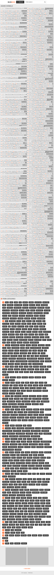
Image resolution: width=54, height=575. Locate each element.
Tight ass (19, 106)
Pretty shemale (10, 218)
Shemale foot (22, 270)
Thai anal (30, 42)
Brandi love (42, 329)
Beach (12, 323)
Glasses (5, 404)
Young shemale (43, 162)
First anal (32, 388)
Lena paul (25, 444)
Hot (15, 412)
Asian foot (16, 270)
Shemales (30, 162)
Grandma (17, 398)
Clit (28, 356)
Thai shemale (8, 13)
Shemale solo (31, 64)
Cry (24, 356)
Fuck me (43, 111)
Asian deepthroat (21, 114)
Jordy (4, 433)
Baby (27, 326)
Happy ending (10, 145)
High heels (39, 417)
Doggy (37, 369)
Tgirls (9, 197)
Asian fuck (45, 209)
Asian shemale (5, 15)
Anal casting (22, 313)
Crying (36, 356)
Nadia (30, 29)
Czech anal (48, 361)
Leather (41, 444)
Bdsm (23, 321)
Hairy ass (14, 420)
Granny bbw (15, 406)
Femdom (18, 382)
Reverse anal (31, 232)
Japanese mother (35, 436)
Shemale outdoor (45, 252)
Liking (49, 29)
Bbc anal (18, 331)
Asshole (30, 171)
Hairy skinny (43, 236)
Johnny (42, 71)
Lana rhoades (13, 444)
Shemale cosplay (42, 288)
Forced (7, 382)
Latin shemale (45, 54)
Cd (38, 353)
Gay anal (38, 104)
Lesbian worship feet (46, 441)
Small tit (42, 26)
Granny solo (32, 396)
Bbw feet (41, 334)
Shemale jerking (20, 111)
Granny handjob (26, 401)
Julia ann (38, 428)
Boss (26, 334)
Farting (30, 385)
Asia (10, 315)
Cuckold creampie (21, 358)
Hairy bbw (46, 420)
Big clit (23, 331)
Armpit (47, 307)
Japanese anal (17, 430)
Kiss (25, 439)
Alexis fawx (5, 318)
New (3, 86)
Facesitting (5, 385)
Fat (45, 382)
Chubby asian (14, 248)
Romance (30, 195)
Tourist (3, 121)
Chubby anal (14, 356)
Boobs (40, 331)
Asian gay (30, 8)
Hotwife (36, 414)
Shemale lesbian (5, 203)
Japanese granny (20, 433)
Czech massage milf (37, 364)
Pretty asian (22, 218)
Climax (43, 293)
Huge (19, 420)
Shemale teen (16, 36)
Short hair (31, 75)
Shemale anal (31, 15)
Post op (7, 42)
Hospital (31, 420)
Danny (4, 372)
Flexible (23, 390)
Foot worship (48, 385)
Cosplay (3, 114)
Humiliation (5, 417)
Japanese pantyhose (24, 436)
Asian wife (31, 178)
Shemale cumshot (5, 31)
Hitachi (7, 409)
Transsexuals (46, 118)
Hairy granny (14, 414)
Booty (44, 339)
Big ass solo (31, 137)
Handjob (17, 409)
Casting (48, 345)
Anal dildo (25, 307)
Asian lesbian (29, 315)
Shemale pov (19, 42)
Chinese (22, 345)
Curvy (20, 356)
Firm (16, 238)
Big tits (34, 323)
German (39, 396)
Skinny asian (9, 118)
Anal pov (50, 83)
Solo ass (36, 137)
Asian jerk (19, 83)
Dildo (16, 366)
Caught (16, 350)
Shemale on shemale (18, 151)
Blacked (5, 326)
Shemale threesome (32, 133)
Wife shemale (47, 178)
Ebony (7, 377)
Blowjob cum (46, 201)
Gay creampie (36, 8)
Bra (29, 26)
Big (9, 326)
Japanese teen (47, 433)
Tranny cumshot (19, 156)
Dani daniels (31, 369)
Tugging (37, 47)
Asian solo (31, 24)
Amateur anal (5, 195)
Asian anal (4, 18)
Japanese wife (11, 433)
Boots (31, 326)
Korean (7, 439)
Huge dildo (48, 414)
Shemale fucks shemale (13, 52)
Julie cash (5, 436)
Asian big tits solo (45, 106)
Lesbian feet (36, 441)
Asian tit (47, 190)
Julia (36, 433)
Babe (8, 342)
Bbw (7, 321)
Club (30, 364)
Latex (18, 441)
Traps (45, 94)
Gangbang (25, 396)
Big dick (42, 337)
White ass (46, 135)
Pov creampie (39, 176)
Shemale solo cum (11, 49)
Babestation (27, 337)
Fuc (21, 190)
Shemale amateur (21, 183)
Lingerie (4, 447)
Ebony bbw (11, 380)
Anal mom (30, 313)
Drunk (11, 366)
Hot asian (20, 31)
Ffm (25, 385)
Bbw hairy (26, 342)
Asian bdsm (17, 216)
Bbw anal (39, 321)
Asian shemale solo (20, 15)
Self (8, 160)
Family (27, 382)
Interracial (18, 425)
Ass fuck (3, 218)
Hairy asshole (36, 171)
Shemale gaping (23, 52)
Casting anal (6, 356)
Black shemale (35, 256)
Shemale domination (12, 171)
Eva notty (5, 380)
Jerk (10, 248)
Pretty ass (16, 218)
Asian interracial (15, 86)
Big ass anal (4, 133)
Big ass (18, 321)
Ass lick (5, 315)
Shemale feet (4, 248)
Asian (30, 18)
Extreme (31, 377)
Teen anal (30, 261)
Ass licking (47, 310)
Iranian (12, 425)
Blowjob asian (47, 101)
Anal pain (42, 315)
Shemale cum (38, 64)
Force (32, 382)
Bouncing (19, 101)
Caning (34, 350)
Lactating (20, 447)
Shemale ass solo (47, 137)
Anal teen (30, 97)
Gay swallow (18, 71)
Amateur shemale (12, 101)
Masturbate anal (12, 137)
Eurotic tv (12, 377)
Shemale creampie (32, 88)
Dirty (31, 372)
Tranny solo (36, 24)
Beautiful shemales (18, 185)
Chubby (22, 347)
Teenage (37, 154)
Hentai (42, 409)
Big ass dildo (31, 243)
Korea (20, 439)
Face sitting (12, 390)
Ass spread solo (38, 66)
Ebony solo (24, 377)
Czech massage (15, 345)
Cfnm (9, 347)
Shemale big (36, 86)
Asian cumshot (42, 18)
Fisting (12, 382)
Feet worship (19, 393)
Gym (22, 398)
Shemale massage (11, 18)
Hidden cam (29, 409)
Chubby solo (45, 347)
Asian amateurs (43, 109)
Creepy (43, 59)
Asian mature (6, 313)
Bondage (40, 323)
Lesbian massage (12, 447)
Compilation (41, 345)
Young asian (17, 88)
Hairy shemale (15, 162)
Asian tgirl (23, 241)
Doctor (26, 366)
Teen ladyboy (23, 86)
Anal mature (39, 310)
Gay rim (47, 213)
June (45, 88)
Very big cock (36, 183)
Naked (3, 47)
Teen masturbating (35, 26)
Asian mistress (31, 201)
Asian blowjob (10, 190)
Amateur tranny (21, 288)
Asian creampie (31, 104)
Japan (3, 130)
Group (11, 398)
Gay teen (3, 154)
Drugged (11, 369)
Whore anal (20, 223)
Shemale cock (21, 140)
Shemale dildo (31, 209)
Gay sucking (38, 111)
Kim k (10, 83)
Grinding (33, 160)
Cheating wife (12, 358)
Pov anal (4, 26)
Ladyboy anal (23, 104)
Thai (29, 52)
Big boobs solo (47, 331)
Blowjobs (37, 15)
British (36, 326)
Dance (49, 366)
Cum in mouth (23, 353)
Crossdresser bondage (21, 361)
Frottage (37, 49)
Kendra (40, 439)
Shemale (30, 31)
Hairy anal (9, 412)
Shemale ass (47, 75)
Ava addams (44, 305)
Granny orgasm (45, 401)
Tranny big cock (47, 160)
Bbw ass (16, 339)
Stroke (40, 224)
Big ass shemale (46, 188)
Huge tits (20, 412)
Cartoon (5, 350)
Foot (36, 382)
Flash (3, 162)
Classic (34, 353)
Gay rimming (36, 213)
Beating (16, 178)
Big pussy (10, 339)
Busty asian (17, 47)
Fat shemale (17, 176)
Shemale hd (23, 281)
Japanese (8, 428)
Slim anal (37, 232)
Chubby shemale (22, 248)
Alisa (44, 245)
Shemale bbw (11, 176)
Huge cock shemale (19, 99)
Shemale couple (32, 245)
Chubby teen (5, 361)
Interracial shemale (22, 265)
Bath (3, 36)
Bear (17, 334)
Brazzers (17, 323)
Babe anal (36, 195)
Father (21, 388)
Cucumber (42, 52)
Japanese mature (46, 428)
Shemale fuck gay (12, 106)
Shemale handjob (37, 128)
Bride (21, 334)
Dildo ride (48, 372)
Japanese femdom (14, 436)
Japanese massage (7, 430)
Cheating (11, 350)
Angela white (33, 307)
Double (42, 369)
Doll (47, 369)
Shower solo (31, 267)
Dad (31, 366)
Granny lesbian (10, 401)
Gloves (33, 401)
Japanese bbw (45, 430)
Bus (44, 321)
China (27, 347)
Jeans (40, 433)
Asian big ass (38, 81)
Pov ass (20, 59)
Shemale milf (15, 77)
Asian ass (37, 40)
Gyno (26, 398)
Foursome (5, 393)
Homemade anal (38, 420)
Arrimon (31, 302)
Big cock (12, 329)
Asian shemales (39, 20)
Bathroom (12, 337)
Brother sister (23, 339)
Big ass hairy (21, 162)
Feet (23, 382)
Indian (7, 425)
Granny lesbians (6, 406)
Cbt (45, 350)
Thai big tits (49, 283)
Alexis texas (38, 302)
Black (29, 323)
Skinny (30, 256)
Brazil (47, 337)
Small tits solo (5, 140)
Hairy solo (48, 409)
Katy (49, 168)
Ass (20, 302)
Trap (29, 188)
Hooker (45, 417)
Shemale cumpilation (42, 99)
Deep (17, 372)
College (12, 361)
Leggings (47, 444)
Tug (41, 47)
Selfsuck (30, 183)
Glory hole (45, 398)
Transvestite (46, 286)
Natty (38, 190)
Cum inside (11, 364)
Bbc (34, 321)
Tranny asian (40, 125)
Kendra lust (14, 439)
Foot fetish (15, 388)
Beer (43, 185)
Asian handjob (31, 61)
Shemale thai (38, 61)
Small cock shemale (18, 118)
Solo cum (23, 180)
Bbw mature (11, 334)
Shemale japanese (40, 13)
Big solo (3, 261)
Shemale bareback (43, 86)
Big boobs (18, 329)
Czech (4, 347)
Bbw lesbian (5, 329)
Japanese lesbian (30, 428)
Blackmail (42, 326)
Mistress (30, 37)
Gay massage (23, 406)
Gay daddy (28, 404)
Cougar (4, 364)
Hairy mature (6, 414)
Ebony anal (4, 147)
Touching (15, 13)
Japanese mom (20, 428)
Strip (30, 224)
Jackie (24, 151)
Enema (18, 377)
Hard (4, 412)
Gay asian (43, 104)
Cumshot (10, 353)
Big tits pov (43, 121)
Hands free (45, 180)
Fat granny (5, 390)
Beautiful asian (19, 213)
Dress (21, 372)
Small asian (49, 162)
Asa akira (27, 318)
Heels (27, 417)
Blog (11, 2)
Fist (11, 385)
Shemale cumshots (39, 101)
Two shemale (4, 99)
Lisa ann (23, 441)
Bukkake (24, 323)
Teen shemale (10, 88)
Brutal (30, 329)
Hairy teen (5, 422)
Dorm (7, 366)
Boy (44, 323)
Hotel (41, 412)
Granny (7, 396)
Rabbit (30, 288)
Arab (11, 302)
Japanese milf (29, 433)
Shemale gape (5, 52)
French (15, 385)
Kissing (34, 439)
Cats (29, 109)
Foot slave (11, 393)
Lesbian (7, 441)
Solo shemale (12, 15)
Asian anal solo (32, 211)
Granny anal (18, 396)
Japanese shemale (32, 13)
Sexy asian (45, 20)
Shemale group (50, 279)
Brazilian (19, 342)
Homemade (36, 409)
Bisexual (24, 329)
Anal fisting (46, 302)
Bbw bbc (4, 334)
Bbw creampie (20, 337)
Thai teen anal (31, 249)
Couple (43, 353)
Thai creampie (13, 42)
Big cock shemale (44, 37)
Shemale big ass (32, 92)
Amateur (25, 302)
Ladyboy (3, 66)
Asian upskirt (14, 59)
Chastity (16, 353)
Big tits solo (21, 326)
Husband (42, 414)
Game (4, 401)
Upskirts (9, 59)
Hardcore (24, 420)
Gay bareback (4, 213)
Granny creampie (37, 398)
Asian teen (39, 166)
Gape (3, 42)
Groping (18, 401)
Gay (12, 396)
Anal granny (41, 307)
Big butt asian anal (15, 241)
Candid (4, 353)
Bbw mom (13, 342)
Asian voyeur (4, 178)
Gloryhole (5, 398)
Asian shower (42, 130)
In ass (45, 176)
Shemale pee (37, 252)
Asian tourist (9, 121)
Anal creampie (31, 83)
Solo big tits (37, 293)
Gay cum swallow (5, 71)
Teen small (36, 162)
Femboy (20, 385)
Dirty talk (23, 369)
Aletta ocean (6, 310)
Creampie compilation (34, 361)
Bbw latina (5, 337)
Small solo (13, 111)
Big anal (37, 121)
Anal (7, 302)
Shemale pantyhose (43, 42)
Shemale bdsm (20, 171)
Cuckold (7, 345)
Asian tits (43, 283)
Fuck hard (49, 111)
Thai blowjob (45, 61)
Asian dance (38, 276)
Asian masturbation (10, 47)
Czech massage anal (35, 347)
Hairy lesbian (21, 417)
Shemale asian (35, 18)
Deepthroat (43, 366)
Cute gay (50, 86)
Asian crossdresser (39, 286)
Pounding (49, 145)
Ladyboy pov (23, 121)
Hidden (23, 409)
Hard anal (32, 417)
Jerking (41, 137)
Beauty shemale (10, 185)
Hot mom (30, 414)
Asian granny (14, 310)
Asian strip (48, 185)
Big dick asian (43, 183)
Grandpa (45, 396)
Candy (3, 143)
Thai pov (51, 61)
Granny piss (35, 404)
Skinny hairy (31, 236)
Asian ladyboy (31, 47)
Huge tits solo (6, 420)
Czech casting (24, 350)
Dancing (40, 197)
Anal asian (18, 18)
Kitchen (29, 439)
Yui (42, 97)
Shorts (35, 75)
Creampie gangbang (31, 358)
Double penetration (39, 372)
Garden (3, 185)
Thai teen (43, 249)
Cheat (42, 361)
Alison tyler (13, 318)
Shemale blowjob (32, 190)
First (44, 388)
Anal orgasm (14, 313)
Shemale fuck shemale (33, 151)
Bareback (4, 109)
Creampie (30, 143)
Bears (12, 331)
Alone (39, 106)
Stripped (3, 190)
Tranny (30, 145)
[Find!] (44, 2)
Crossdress (24, 364)
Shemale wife (40, 178)
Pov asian (42, 190)
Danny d (26, 372)
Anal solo (32, 305)
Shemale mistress (39, 201)
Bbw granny (12, 321)
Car (30, 350)
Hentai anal (45, 197)
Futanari (29, 390)
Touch (3, 13)
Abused (36, 315)
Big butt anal (43, 40)
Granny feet (21, 404)
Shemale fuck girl (35, 52)
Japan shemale (17, 130)
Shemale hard (5, 83)
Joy (29, 125)
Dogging (5, 369)
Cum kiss (17, 364)
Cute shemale (48, 71)
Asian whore (15, 188)
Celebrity (40, 350)
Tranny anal (10, 73)
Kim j (14, 83)
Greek (41, 404)
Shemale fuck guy (32, 135)
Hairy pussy (13, 417)
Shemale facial (49, 15)
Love (20, 444)
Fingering (45, 390)
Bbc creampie (38, 339)
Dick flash (17, 369)
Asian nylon (45, 276)
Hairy (3, 254)
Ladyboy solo (11, 206)
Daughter (36, 366)
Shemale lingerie (39, 118)
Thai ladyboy (35, 221)
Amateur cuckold (38, 313)
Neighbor (30, 59)
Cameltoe (47, 358)
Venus (35, 178)
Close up (5, 358)
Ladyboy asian (46, 47)
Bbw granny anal (34, 342)
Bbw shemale (4, 176)
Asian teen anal (47, 97)
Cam (32, 356)
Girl (30, 398)
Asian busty (8, 241)
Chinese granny (43, 356)
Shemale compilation (33, 99)
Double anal (10, 372)
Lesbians (30, 441)
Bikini (46, 334)
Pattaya (33, 265)
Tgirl (19, 180)
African (33, 310)
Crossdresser (31, 286)
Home (25, 412)
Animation (15, 315)
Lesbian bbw (5, 444)
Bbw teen (31, 339)
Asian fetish (19, 137)
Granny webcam (12, 404)
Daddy (21, 366)
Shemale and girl (17, 252)
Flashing (36, 385)
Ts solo (45, 168)
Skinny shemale (19, 261)
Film (10, 388)
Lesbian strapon (33, 444)
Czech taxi (41, 358)
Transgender (14, 114)
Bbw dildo (31, 334)
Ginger (47, 13)
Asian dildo (50, 241)
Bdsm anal (4, 216)
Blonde (49, 339)
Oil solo (22, 145)
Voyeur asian (18, 123)
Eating (43, 377)
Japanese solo (26, 430)
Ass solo (3, 293)
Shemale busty (21, 238)
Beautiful (36, 329)
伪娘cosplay (35, 288)
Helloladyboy (48, 195)
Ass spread (45, 66)
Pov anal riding (40, 238)
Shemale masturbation (10, 143)
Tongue (10, 151)
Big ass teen (8, 162)
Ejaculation (37, 270)
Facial (41, 385)
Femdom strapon (37, 390)
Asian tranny (38, 54)
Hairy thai (20, 13)
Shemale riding (43, 29)
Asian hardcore (35, 109)
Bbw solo (29, 321)
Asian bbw (20, 318)
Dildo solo (5, 374)
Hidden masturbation (33, 412)
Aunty (27, 310)
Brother (29, 331)
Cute (29, 353)
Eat (29, 101)
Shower (30, 130)
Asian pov (43, 15)
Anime (4, 305)
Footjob (41, 382)
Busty (4, 339)
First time (5, 388)
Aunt (4, 307)
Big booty (35, 331)
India (25, 425)
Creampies (43, 8)
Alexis (37, 305)
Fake (18, 390)
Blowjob (14, 326)
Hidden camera (22, 414)
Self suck (4, 160)
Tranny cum (19, 49)
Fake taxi (39, 388)
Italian (29, 425)
